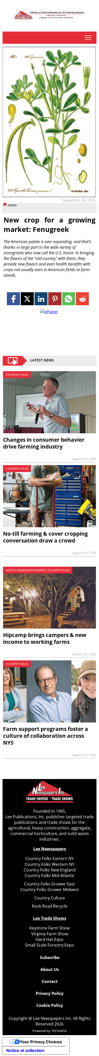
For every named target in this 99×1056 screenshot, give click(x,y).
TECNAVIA (59, 1031)
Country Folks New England (50, 870)
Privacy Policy (49, 993)
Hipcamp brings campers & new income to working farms (44, 638)
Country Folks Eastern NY (49, 858)
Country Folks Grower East (49, 884)
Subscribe (49, 957)
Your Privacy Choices (41, 1041)
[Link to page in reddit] (82, 298)
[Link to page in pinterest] (54, 298)
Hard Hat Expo (49, 939)
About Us (49, 969)
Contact (50, 981)
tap (88, 37)
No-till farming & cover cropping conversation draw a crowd (45, 537)
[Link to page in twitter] (27, 298)
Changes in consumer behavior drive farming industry (44, 443)
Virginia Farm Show (49, 934)
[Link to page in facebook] (13, 298)
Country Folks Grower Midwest (49, 889)
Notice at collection (25, 1050)
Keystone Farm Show (49, 928)
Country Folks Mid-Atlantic (50, 875)
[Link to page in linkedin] (41, 298)
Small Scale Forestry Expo (49, 945)
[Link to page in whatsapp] (68, 298)
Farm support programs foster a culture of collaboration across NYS (45, 735)
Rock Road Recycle (49, 906)
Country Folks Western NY (49, 864)
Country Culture (49, 898)
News (12, 205)
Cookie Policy (49, 1005)
